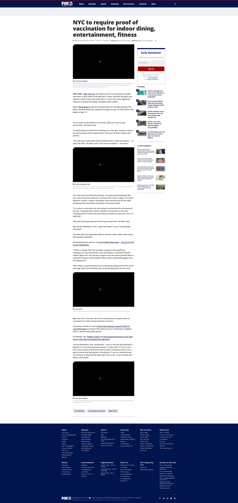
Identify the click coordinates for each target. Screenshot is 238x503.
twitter (163, 498)
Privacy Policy (153, 78)
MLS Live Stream (165, 488)
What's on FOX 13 (86, 474)
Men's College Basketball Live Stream (167, 479)
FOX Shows (84, 472)
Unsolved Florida (67, 448)
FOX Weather (85, 450)
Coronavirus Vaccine (96, 411)
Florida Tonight (144, 435)
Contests (84, 476)
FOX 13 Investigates (68, 446)
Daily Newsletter (67, 455)
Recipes (122, 441)
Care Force (143, 450)
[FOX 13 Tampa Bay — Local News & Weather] (68, 4)
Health (64, 441)
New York (113, 411)
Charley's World (125, 435)
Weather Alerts (85, 441)
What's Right (144, 432)
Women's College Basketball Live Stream (166, 482)
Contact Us (123, 481)
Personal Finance (67, 469)
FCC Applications (125, 478)
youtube (171, 498)
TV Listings (123, 467)
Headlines (84, 465)
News (64, 430)
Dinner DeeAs (144, 437)
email (174, 498)
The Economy (66, 472)
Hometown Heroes (126, 437)
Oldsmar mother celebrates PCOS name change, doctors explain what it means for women (145, 178)
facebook (159, 498)
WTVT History (124, 472)
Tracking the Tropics (87, 446)
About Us (124, 462)
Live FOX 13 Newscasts (167, 435)
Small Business (66, 474)
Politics (64, 444)
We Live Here (145, 430)
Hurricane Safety (86, 444)
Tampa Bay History (146, 448)
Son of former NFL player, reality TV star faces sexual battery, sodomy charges (145, 160)
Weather (85, 430)
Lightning (103, 437)
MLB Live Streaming (166, 471)
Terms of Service (152, 79)
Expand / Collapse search (175, 4)
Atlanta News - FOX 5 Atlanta (107, 474)
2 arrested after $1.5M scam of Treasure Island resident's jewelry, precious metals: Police (145, 169)
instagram (167, 498)
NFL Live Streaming (165, 465)
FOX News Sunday (67, 453)
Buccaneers (104, 432)
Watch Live (164, 430)
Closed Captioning (125, 474)
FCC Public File (124, 476)
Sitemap (64, 457)
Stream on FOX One (168, 462)
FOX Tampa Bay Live (166, 448)
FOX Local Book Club (87, 467)
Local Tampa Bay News (69, 435)
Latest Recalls (66, 467)
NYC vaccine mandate (80, 81)
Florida (64, 437)
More (153, 4)
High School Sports (106, 445)
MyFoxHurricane (86, 448)
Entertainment (87, 462)
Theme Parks (144, 441)
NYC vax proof (77, 309)
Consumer (65, 439)
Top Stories (65, 432)
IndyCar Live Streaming (166, 476)
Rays (102, 435)
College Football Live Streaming (166, 468)
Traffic (122, 432)
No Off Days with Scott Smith (108, 440)
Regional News (107, 462)
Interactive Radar (86, 435)
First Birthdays (124, 444)
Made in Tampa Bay (146, 444)
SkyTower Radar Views (88, 432)
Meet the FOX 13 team (127, 465)
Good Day (124, 430)
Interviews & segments (147, 469)
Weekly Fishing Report (107, 443)
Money (64, 462)
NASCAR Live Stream (166, 473)
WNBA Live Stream (165, 486)
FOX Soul (162, 441)
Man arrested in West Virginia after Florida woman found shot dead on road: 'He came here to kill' (145, 152)
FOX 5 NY (98, 40)
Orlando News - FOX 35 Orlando (108, 466)
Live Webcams (85, 437)
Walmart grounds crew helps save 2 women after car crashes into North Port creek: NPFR (145, 187)
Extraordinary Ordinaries (127, 439)
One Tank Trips (144, 439)
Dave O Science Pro (126, 446)
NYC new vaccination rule (81, 184)
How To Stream (164, 432)
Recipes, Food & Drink (147, 446)
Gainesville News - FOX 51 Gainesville (109, 470)
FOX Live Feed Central (166, 444)
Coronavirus (105, 40)
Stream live (143, 467)
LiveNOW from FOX (166, 437)
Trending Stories (86, 469)
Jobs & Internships (125, 469)
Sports (103, 430)
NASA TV (162, 446)
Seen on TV (65, 450)
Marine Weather (86, 439)
